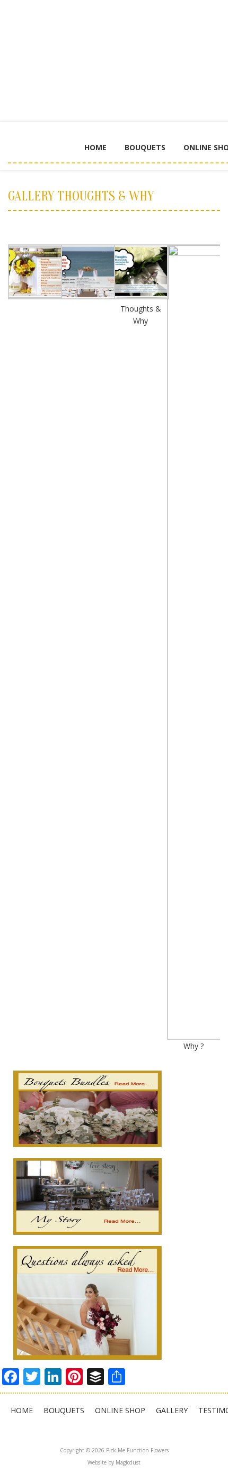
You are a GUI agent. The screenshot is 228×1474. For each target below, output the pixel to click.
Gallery (172, 1410)
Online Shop (120, 1410)
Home (95, 147)
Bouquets (145, 147)
